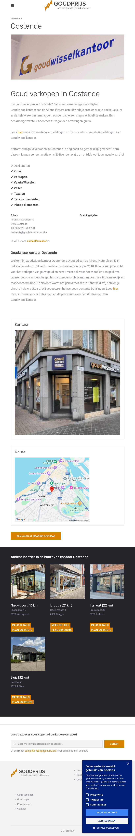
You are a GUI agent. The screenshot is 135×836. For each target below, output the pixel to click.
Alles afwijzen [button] (107, 820)
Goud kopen (23, 799)
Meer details (21, 625)
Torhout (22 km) (101, 605)
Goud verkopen (25, 794)
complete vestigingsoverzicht (40, 750)
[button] (107, 827)
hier (20, 132)
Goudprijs (82, 770)
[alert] (107, 796)
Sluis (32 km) (20, 677)
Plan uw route (22, 630)
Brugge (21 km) (61, 605)
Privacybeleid (24, 804)
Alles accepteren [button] (107, 812)
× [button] (128, 764)
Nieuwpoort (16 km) (24, 605)
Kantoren (16, 18)
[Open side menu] (12, 5)
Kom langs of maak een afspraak (36, 536)
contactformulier (37, 241)
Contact (21, 808)
